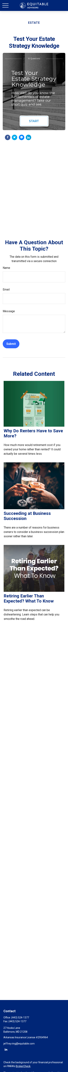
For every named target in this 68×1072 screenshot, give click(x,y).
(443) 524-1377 (20, 1017)
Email (6, 289)
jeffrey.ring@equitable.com (19, 1043)
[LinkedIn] (5, 1049)
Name (6, 268)
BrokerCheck (23, 1066)
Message (9, 311)
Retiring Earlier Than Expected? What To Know (29, 598)
